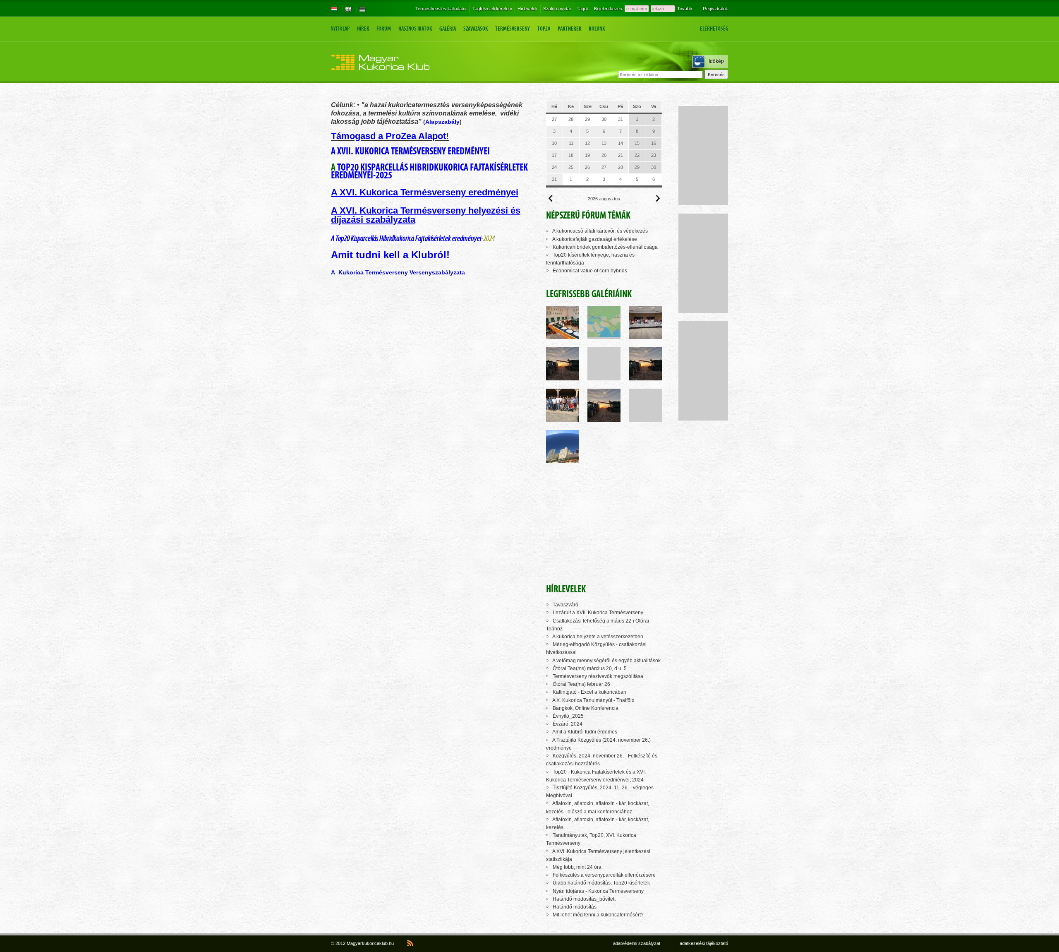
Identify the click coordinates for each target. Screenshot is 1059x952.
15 (637, 143)
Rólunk (597, 28)
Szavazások (475, 28)
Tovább (684, 8)
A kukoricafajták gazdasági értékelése (594, 239)
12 (587, 143)
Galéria (447, 28)
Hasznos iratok (415, 28)
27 (554, 119)
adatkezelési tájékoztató (704, 943)
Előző (550, 198)
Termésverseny (512, 28)
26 (587, 167)
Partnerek (569, 28)
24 (554, 167)
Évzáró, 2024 (567, 724)
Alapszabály (442, 121)
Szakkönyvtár (557, 8)
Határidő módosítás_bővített (584, 899)
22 (637, 155)
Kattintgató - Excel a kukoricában (589, 692)
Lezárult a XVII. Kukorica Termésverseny (598, 612)
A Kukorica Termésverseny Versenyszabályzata (398, 272)
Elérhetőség (714, 28)
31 (620, 119)
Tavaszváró (565, 605)
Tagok (583, 8)
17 (554, 155)
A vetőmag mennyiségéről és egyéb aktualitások (606, 661)
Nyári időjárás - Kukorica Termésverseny (598, 891)
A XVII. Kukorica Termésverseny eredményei (410, 151)
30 (603, 119)
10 (554, 143)
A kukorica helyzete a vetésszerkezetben (597, 636)
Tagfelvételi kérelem (492, 8)
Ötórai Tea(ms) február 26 (581, 684)
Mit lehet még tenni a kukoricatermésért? (598, 915)
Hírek (363, 28)
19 (587, 155)
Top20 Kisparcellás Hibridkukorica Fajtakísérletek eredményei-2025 (429, 171)
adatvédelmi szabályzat (636, 943)
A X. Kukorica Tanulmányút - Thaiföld (593, 700)
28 (570, 119)
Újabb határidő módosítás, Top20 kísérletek (601, 883)
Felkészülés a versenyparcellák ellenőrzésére (604, 875)
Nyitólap (340, 28)
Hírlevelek (528, 8)
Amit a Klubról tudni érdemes (584, 732)
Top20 (543, 28)
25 (570, 167)
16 (653, 143)
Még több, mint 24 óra (577, 867)
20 (603, 155)
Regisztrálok (715, 8)
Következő (657, 198)
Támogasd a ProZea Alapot (388, 136)
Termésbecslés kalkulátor (441, 8)
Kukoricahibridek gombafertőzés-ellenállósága (605, 247)
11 (571, 143)
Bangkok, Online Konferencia (585, 708)
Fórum (383, 28)
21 (620, 155)
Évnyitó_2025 (568, 716)
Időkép (716, 61)
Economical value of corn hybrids (590, 271)
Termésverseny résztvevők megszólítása (598, 676)
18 (570, 155)
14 (620, 143)
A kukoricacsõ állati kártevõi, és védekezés (600, 231)
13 (603, 143)
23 (653, 155)
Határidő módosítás (575, 907)
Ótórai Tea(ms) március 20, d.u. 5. (590, 668)
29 (587, 119)
